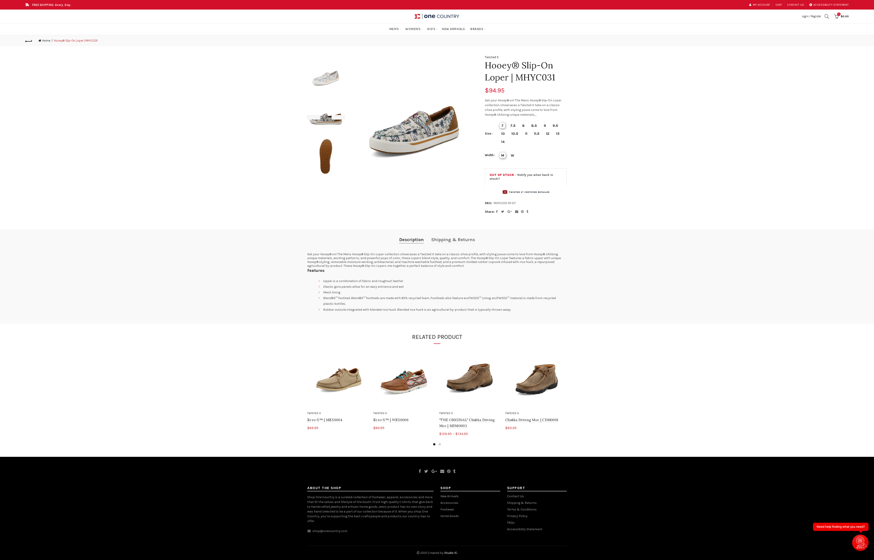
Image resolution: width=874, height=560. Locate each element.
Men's (394, 29)
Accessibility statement (831, 4)
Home (46, 40)
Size (488, 133)
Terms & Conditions (522, 509)
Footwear (447, 509)
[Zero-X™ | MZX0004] (338, 378)
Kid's (431, 29)
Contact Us (515, 496)
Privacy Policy (517, 516)
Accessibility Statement (524, 529)
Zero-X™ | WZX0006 (391, 420)
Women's (413, 29)
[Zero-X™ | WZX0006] (404, 378)
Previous (310, 117)
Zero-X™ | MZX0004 (324, 420)
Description (411, 239)
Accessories (449, 503)
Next (341, 117)
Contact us (795, 4)
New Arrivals (453, 29)
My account (761, 4)
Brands (476, 29)
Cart (778, 4)
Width (489, 155)
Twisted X (492, 57)
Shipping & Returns (453, 239)
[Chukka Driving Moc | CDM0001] (536, 378)
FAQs (511, 523)
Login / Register (811, 16)
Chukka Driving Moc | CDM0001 (531, 420)
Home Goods (449, 516)
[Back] (28, 40)
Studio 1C (450, 553)
